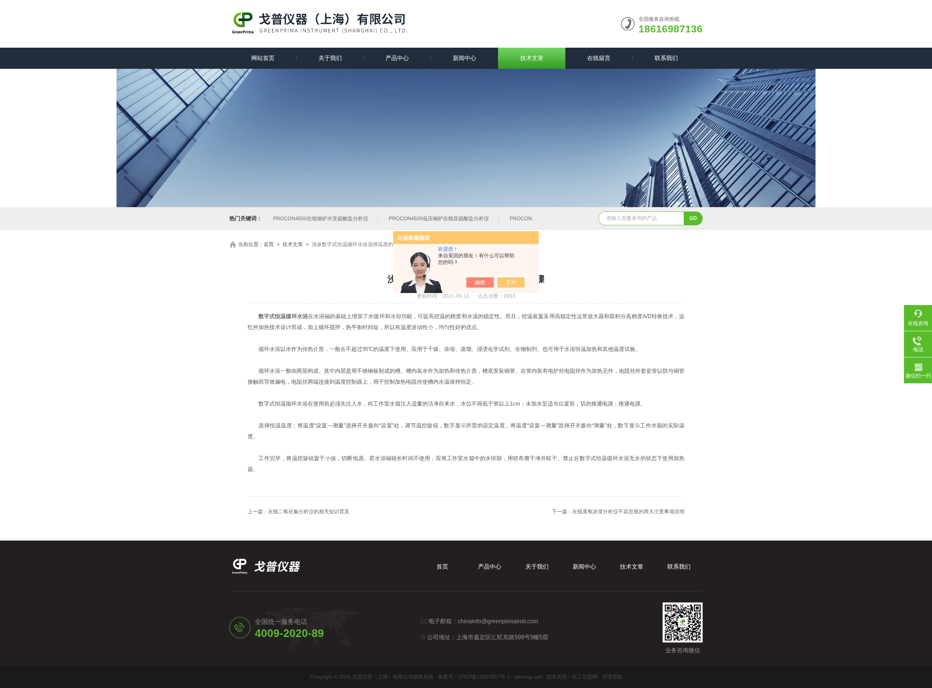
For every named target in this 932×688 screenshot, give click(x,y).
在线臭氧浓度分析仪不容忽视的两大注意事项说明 (628, 511)
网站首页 (263, 58)
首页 (269, 244)
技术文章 (532, 58)
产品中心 (397, 58)
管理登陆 (612, 677)
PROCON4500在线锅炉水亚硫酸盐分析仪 (320, 218)
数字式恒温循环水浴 (283, 316)
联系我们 (666, 58)
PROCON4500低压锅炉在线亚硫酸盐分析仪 (439, 218)
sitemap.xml (528, 677)
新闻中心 (464, 58)
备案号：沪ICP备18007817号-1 (474, 677)
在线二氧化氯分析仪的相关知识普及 (309, 511)
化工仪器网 (584, 677)
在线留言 (599, 58)
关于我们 (330, 58)
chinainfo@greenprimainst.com (498, 621)
